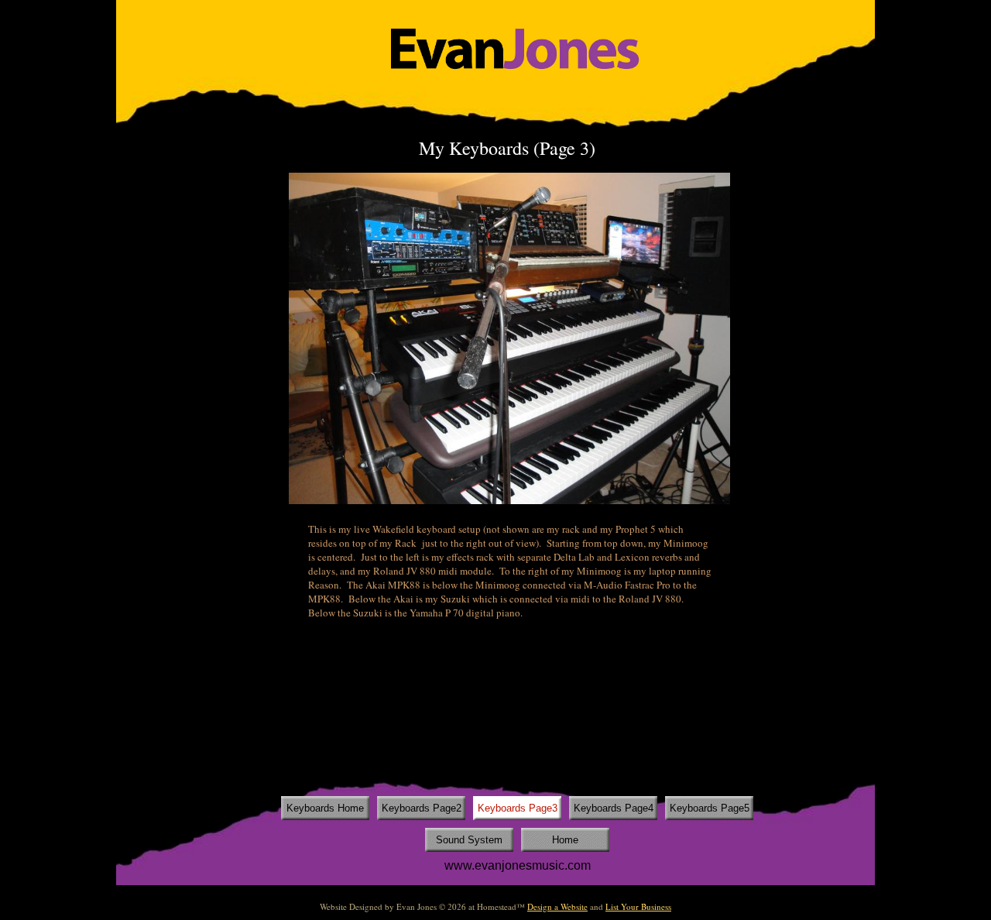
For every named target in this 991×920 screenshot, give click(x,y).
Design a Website (557, 906)
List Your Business (638, 906)
